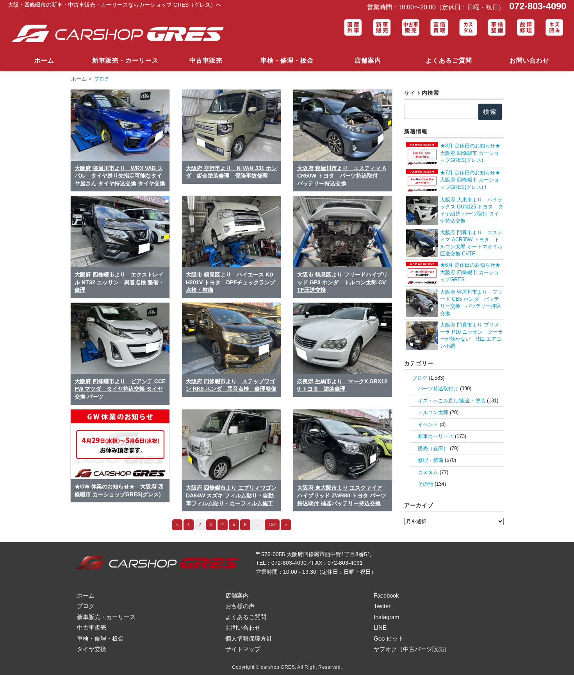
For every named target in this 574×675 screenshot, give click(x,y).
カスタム (428, 472)
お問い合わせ (529, 60)
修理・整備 (430, 460)
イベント (428, 424)
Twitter (382, 606)
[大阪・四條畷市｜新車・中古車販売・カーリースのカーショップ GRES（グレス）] (121, 33)
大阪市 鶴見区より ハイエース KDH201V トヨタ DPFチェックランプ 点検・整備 (230, 282)
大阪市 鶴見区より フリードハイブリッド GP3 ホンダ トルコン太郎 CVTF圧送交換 (342, 282)
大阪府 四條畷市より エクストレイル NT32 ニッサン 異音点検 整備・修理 (119, 282)
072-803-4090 (536, 6)
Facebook (386, 595)
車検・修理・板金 (287, 60)
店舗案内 (368, 60)
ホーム (44, 60)
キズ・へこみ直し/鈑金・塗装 (451, 401)
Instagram (386, 617)
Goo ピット (389, 638)
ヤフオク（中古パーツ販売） (412, 649)
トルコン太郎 (433, 412)
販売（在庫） (433, 448)
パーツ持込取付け (438, 388)
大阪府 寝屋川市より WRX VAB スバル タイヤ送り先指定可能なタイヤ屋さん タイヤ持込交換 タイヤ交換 (120, 176)
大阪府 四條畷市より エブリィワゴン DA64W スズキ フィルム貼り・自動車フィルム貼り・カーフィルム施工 (231, 495)
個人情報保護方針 (248, 638)
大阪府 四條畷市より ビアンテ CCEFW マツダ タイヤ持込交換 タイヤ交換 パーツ (120, 389)
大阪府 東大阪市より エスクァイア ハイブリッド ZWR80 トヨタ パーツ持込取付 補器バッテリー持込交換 (341, 495)
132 (272, 524)
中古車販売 (206, 60)
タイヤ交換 (91, 649)
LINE (380, 627)
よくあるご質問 (449, 60)
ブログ (419, 378)
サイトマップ (242, 649)
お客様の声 (240, 606)
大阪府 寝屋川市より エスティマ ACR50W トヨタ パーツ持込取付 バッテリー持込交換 (341, 176)
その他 (425, 484)
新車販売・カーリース (125, 60)
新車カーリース (435, 436)
